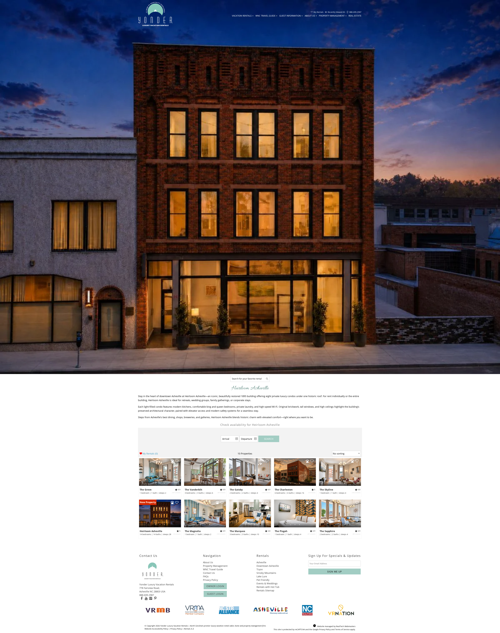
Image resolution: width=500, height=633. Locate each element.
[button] (164, 483)
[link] (160, 477)
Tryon (260, 569)
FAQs (206, 576)
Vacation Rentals (242, 15)
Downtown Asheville (268, 565)
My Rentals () (150, 453)
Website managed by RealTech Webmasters (336, 626)
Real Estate (355, 15)
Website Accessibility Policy (156, 629)
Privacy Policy (210, 579)
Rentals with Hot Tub (268, 586)
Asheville (261, 562)
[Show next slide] (180, 472)
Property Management (332, 15)
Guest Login (215, 593)
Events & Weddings (267, 583)
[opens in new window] (141, 598)
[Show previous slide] (140, 472)
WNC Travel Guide (265, 15)
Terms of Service (342, 629)
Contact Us (209, 572)
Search (268, 438)
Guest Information (290, 15)
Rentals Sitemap (265, 590)
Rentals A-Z (189, 629)
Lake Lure (262, 576)
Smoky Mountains (266, 572)
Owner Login (215, 586)
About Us (310, 15)
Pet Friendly (263, 579)
